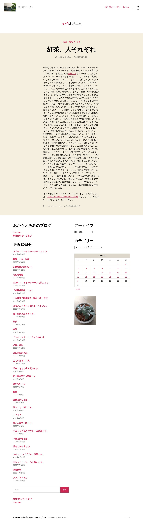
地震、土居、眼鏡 (21, 259)
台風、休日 (18, 345)
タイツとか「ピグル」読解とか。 (28, 454)
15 (118, 272)
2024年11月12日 (82, 57)
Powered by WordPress (57, 517)
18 (86, 277)
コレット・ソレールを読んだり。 (28, 462)
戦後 (15, 321)
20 (102, 277)
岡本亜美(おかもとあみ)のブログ (33, 517)
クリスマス (50, 206)
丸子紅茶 (70, 206)
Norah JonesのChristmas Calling (62, 196)
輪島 (15, 392)
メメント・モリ (20, 478)
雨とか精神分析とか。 (23, 423)
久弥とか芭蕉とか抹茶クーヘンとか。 (30, 306)
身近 (15, 329)
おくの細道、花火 (21, 360)
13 (102, 272)
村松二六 (72, 73)
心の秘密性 (18, 275)
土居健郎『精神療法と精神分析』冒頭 (30, 298)
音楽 (78, 42)
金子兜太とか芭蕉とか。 (24, 314)
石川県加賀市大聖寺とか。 (25, 376)
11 (86, 272)
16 (126, 272)
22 (118, 277)
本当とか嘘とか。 (21, 439)
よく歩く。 (18, 415)
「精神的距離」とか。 (23, 290)
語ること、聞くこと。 (23, 407)
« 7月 (78, 289)
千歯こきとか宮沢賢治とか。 (26, 368)
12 (94, 272)
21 (110, 277)
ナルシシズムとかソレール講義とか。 (31, 431)
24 (78, 281)
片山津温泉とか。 (21, 353)
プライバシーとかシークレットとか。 (31, 251)
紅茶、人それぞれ (71, 49)
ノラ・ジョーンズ (60, 206)
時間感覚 (17, 470)
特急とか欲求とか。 (22, 446)
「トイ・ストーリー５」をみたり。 (29, 337)
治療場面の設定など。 (23, 267)
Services (126, 7)
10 (78, 272)
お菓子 (65, 42)
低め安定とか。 (20, 384)
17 (78, 277)
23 (126, 277)
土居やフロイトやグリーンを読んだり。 (32, 282)
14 (110, 272)
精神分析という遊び (112, 7)
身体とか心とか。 (21, 400)
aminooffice (67, 57)
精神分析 (72, 42)
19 (94, 277)
